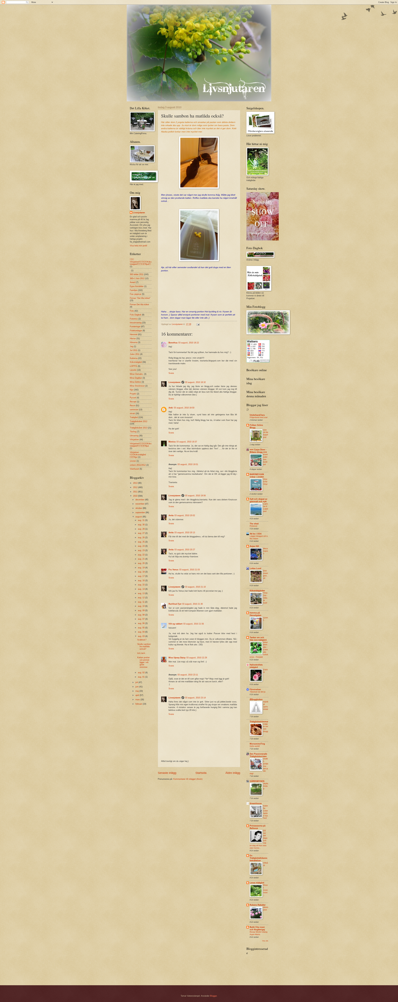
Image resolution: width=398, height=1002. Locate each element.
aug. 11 (141, 602)
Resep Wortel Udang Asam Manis (258, 933)
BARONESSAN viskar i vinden (257, 475)
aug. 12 (141, 597)
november (140, 504)
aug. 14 (141, 589)
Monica (172, 442)
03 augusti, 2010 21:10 (195, 587)
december (140, 499)
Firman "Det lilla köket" (140, 298)
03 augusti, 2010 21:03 (189, 569)
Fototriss (134, 319)
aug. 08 (141, 615)
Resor (132, 405)
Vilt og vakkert (175, 624)
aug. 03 (141, 636)
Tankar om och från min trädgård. (258, 638)
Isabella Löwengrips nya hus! (265, 812)
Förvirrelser (255, 689)
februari (139, 704)
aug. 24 (141, 546)
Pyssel (133, 397)
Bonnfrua (173, 343)
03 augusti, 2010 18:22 (188, 343)
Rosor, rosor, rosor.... (265, 890)
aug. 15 (141, 585)
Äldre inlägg (232, 772)
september (140, 512)
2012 (135, 487)
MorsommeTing (257, 744)
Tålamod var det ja (257, 692)
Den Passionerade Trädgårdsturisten (258, 755)
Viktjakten (134, 439)
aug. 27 (141, 533)
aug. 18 (141, 572)
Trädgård (134, 417)
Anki (171, 408)
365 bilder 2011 (136, 274)
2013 (135, 483)
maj (137, 691)
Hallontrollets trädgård (256, 666)
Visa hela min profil (138, 245)
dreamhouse (256, 803)
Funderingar (135, 326)
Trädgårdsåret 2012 (138, 421)
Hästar (133, 338)
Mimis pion (265, 908)
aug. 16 (141, 580)
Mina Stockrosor (137, 386)
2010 (135, 496)
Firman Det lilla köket (139, 304)
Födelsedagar (136, 330)
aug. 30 (141, 524)
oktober (139, 508)
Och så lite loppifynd (265, 434)
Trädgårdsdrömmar (259, 721)
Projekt (133, 394)
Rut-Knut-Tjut (175, 604)
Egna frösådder (136, 286)
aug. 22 (141, 555)
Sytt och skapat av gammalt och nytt (258, 500)
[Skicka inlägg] (198, 324)
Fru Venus (173, 569)
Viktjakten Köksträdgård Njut (141, 444)
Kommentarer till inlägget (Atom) (187, 779)
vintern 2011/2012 (138, 465)
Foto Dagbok (135, 315)
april (137, 695)
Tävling (133, 431)
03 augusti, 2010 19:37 (186, 442)
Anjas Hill (254, 546)
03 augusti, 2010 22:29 (196, 657)
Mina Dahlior (135, 382)
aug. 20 (141, 563)
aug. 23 (141, 550)
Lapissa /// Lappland (265, 507)
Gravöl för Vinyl (265, 481)
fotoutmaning (135, 322)
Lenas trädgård (257, 883)
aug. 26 (141, 537)
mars (138, 699)
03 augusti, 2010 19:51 (188, 464)
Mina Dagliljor (136, 378)
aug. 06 (141, 623)
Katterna (133, 358)
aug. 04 (141, 632)
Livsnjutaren (174, 382)
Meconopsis (265, 551)
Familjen (133, 290)
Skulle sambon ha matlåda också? (144, 646)
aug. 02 (141, 672)
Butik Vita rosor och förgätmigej (257, 928)
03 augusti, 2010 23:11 (188, 675)
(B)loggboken (256, 699)
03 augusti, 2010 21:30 (192, 604)
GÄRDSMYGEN (257, 781)
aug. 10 (141, 606)
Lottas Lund (255, 568)
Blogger (213, 996)
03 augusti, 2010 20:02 (184, 515)
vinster (133, 461)
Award (132, 282)
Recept (133, 401)
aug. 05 (141, 628)
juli (137, 682)
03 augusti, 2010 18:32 (195, 382)
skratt (132, 413)
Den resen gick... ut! (265, 574)
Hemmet (133, 334)
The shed (254, 523)
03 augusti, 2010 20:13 (184, 532)
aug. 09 (141, 610)
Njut (131, 390)
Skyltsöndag (265, 786)
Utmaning (134, 435)
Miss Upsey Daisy (177, 657)
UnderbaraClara (257, 415)
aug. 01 (141, 677)
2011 (135, 492)
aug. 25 (141, 542)
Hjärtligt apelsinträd (265, 705)
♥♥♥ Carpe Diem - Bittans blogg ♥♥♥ (258, 450)
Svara (171, 373)
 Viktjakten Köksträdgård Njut (141, 261)
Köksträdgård (136, 362)
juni (137, 686)
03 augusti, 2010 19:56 (195, 495)
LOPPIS (133, 366)
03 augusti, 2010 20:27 (184, 549)
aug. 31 (141, 520)
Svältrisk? (141, 640)
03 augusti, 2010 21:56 (193, 624)
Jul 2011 (133, 350)
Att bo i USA (255, 534)
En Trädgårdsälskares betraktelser (258, 858)
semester (134, 409)
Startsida (200, 772)
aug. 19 (141, 567)
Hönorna (133, 342)
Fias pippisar (135, 294)
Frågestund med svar (259, 417)
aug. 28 (141, 529)
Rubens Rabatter (258, 905)
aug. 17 (141, 576)
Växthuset (134, 469)
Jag (131, 346)
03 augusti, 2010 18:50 (184, 408)
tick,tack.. (141, 653)
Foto (132, 311)
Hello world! (255, 746)
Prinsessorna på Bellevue (257, 827)
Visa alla (265, 941)
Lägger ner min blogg (265, 728)
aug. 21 (141, 559)
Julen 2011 (134, 354)
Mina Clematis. (136, 374)
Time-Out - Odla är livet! (265, 598)
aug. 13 (141, 593)
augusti (139, 517)
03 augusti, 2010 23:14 (195, 698)
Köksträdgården (257, 590)
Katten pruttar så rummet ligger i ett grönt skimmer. (143, 662)
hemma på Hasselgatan (255, 614)
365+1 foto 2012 (137, 278)
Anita (171, 515)
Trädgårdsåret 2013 (138, 428)
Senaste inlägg (167, 772)
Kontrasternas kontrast (265, 459)
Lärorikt (133, 370)
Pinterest (253, 526)
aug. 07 (141, 619)
